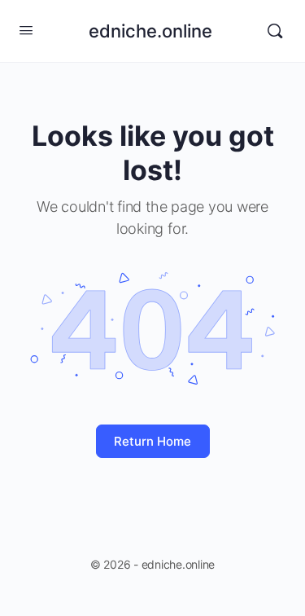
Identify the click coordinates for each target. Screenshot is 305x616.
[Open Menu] (26, 29)
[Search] (275, 31)
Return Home (152, 441)
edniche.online (150, 31)
